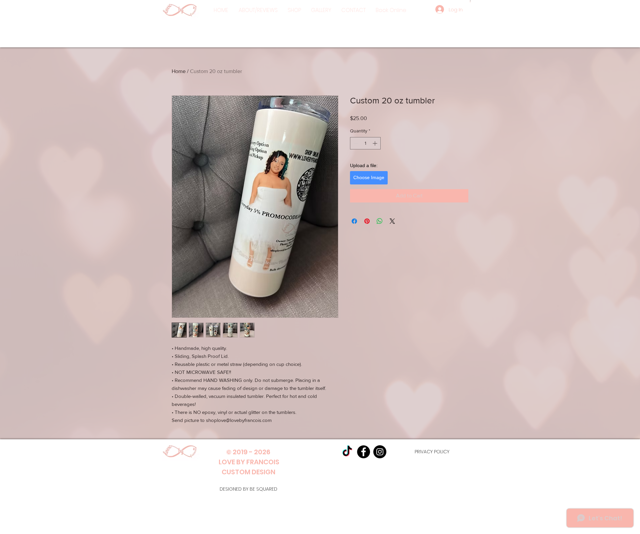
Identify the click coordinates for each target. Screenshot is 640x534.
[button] (294, 10)
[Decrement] (355, 143)
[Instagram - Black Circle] (379, 451)
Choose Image (368, 177)
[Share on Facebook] (354, 221)
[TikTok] (347, 451)
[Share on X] (392, 221)
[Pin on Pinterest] (367, 221)
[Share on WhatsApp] (380, 221)
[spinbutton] (365, 143)
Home (179, 71)
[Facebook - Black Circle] (363, 451)
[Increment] (375, 143)
